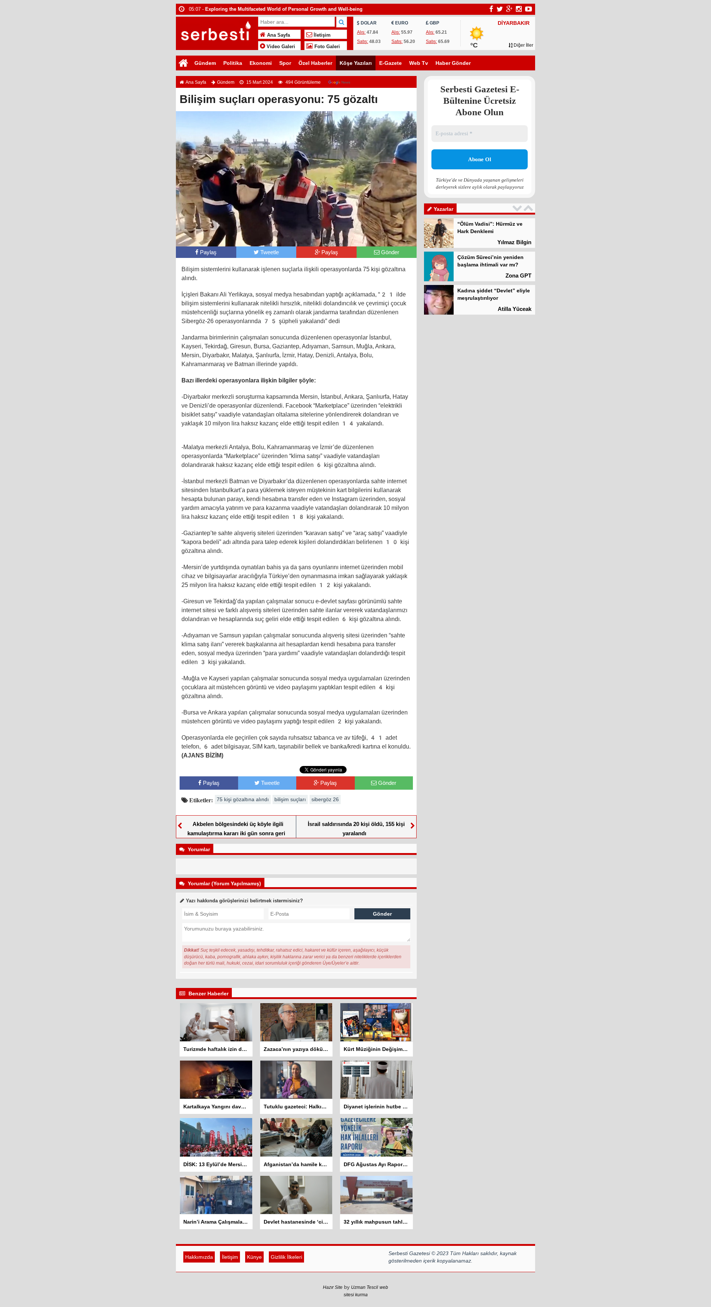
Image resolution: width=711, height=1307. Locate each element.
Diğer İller (523, 45)
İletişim (321, 35)
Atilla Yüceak (514, 309)
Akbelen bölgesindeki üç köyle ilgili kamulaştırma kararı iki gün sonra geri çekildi (236, 833)
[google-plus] (509, 9)
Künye (254, 1257)
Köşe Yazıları (356, 63)
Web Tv (418, 63)
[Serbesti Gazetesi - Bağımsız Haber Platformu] (216, 32)
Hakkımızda (199, 1257)
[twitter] (500, 9)
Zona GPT (518, 275)
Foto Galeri (326, 46)
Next (529, 208)
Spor (285, 63)
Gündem (205, 63)
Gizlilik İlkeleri (286, 1257)
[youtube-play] (528, 9)
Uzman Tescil (364, 1287)
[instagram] (519, 9)
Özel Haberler (315, 63)
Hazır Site (333, 1287)
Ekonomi (261, 63)
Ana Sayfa (278, 35)
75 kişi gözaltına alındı (243, 799)
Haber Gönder (453, 63)
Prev (518, 208)
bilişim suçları (290, 799)
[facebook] (491, 9)
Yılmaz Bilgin (514, 242)
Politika (232, 63)
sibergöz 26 (325, 799)
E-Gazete (390, 63)
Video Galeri (280, 46)
